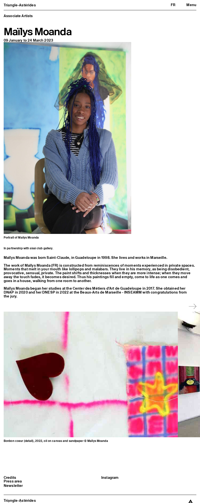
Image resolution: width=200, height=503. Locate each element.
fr (173, 4)
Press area (13, 481)
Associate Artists (18, 15)
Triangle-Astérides (20, 5)
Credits (10, 478)
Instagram (110, 478)
